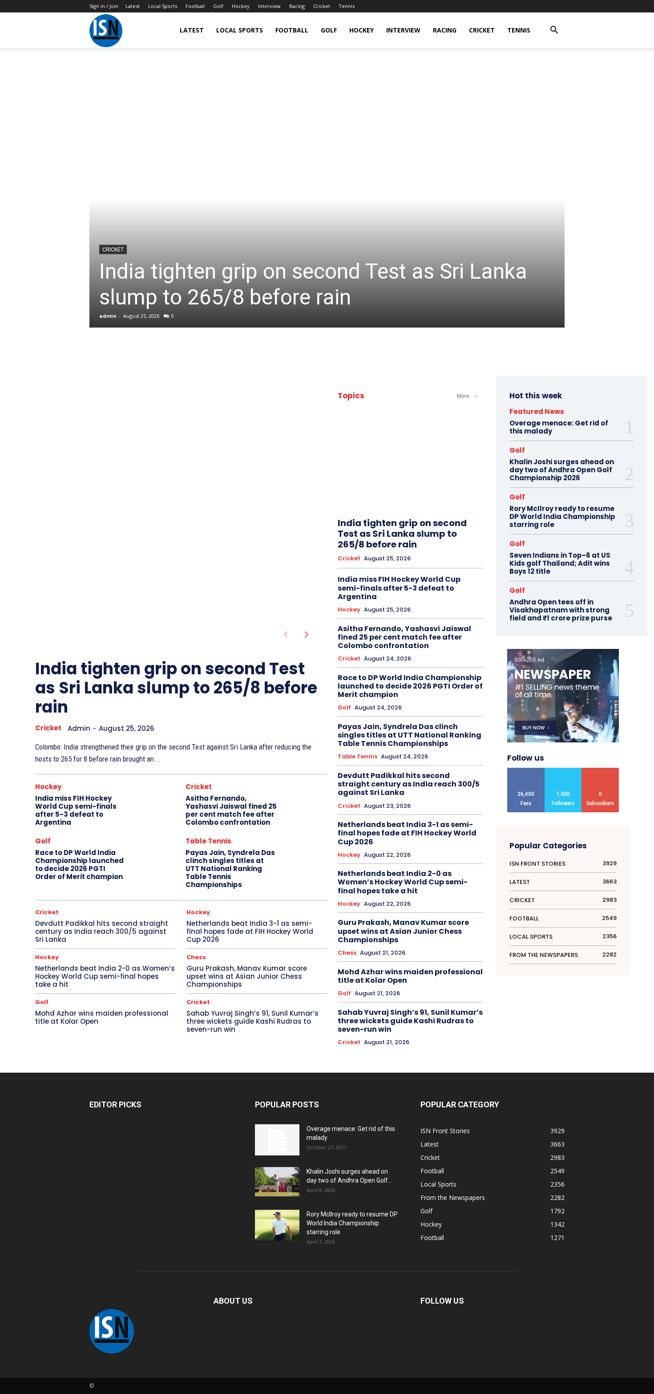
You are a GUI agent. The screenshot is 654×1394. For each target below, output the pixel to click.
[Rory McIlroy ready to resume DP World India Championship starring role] (277, 1225)
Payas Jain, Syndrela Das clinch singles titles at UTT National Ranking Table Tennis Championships (230, 868)
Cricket (321, 6)
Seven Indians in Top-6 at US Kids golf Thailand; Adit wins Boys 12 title (559, 563)
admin (108, 315)
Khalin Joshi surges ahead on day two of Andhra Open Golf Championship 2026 (561, 469)
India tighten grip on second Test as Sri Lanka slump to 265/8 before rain (313, 284)
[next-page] (307, 635)
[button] (554, 31)
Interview (269, 6)
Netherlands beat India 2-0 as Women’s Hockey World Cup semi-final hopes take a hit (105, 976)
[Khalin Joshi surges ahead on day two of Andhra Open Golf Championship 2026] (277, 1182)
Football (195, 6)
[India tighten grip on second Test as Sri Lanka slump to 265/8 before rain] (327, 198)
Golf (218, 6)
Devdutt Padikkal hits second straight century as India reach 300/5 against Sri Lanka (101, 931)
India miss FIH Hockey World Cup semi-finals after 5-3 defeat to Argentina (76, 810)
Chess (196, 957)
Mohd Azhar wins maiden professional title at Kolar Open (101, 1017)
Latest (132, 6)
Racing (297, 6)
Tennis (347, 6)
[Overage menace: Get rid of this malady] (277, 1139)
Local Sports (162, 6)
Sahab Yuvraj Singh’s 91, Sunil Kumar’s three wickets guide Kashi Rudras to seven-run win (252, 1021)
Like (526, 771)
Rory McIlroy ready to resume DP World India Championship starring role (562, 516)
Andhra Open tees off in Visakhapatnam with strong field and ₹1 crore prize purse (560, 610)
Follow (563, 771)
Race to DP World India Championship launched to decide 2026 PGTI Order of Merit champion (79, 864)
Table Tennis (208, 841)
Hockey (241, 6)
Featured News (536, 411)
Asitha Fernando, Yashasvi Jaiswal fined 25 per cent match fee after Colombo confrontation (231, 810)
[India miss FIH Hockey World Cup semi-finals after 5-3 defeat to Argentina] (155, 804)
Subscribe (600, 771)
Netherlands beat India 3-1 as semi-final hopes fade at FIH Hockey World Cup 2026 (249, 931)
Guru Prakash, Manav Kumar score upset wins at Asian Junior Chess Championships (246, 976)
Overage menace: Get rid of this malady (558, 427)
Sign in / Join (103, 6)
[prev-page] (285, 635)
